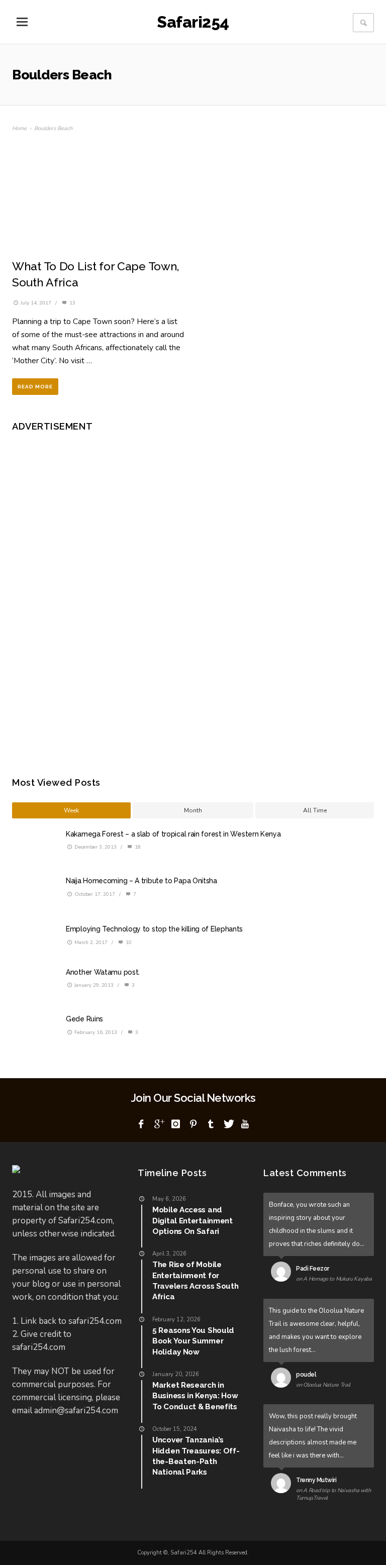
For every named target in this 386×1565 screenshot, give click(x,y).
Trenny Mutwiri (316, 1480)
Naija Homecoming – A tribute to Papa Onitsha (141, 881)
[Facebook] (141, 1124)
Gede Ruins (84, 1019)
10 (128, 942)
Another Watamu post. (103, 972)
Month (193, 810)
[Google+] (158, 1124)
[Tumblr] (210, 1124)
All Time (315, 810)
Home (19, 128)
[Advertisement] (100, 597)
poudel (306, 1374)
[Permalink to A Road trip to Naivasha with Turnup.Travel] (283, 1485)
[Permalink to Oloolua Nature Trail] (283, 1380)
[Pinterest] (193, 1124)
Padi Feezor (312, 1268)
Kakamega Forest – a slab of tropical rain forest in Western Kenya (173, 834)
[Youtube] (245, 1124)
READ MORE (35, 386)
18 (137, 847)
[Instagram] (175, 1124)
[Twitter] (227, 1124)
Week (71, 810)
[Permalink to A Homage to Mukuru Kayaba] (283, 1274)
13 (71, 302)
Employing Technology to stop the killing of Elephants (154, 929)
